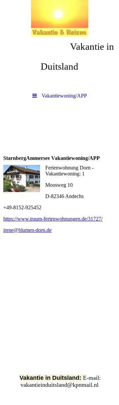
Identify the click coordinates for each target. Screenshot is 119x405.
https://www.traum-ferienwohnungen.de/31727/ (52, 219)
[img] (59, 18)
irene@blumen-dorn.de (27, 230)
